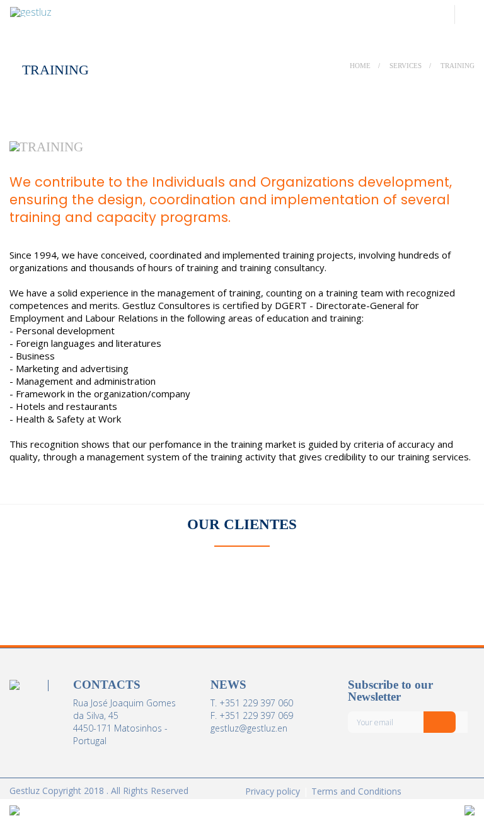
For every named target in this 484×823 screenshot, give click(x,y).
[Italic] (440, 722)
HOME (360, 65)
